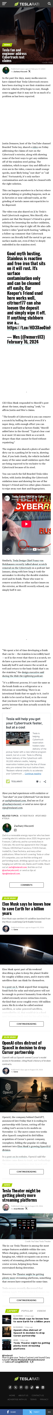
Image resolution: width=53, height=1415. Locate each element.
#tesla (14, 1359)
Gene (16, 929)
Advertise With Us (17, 1399)
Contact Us (38, 1395)
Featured (41, 816)
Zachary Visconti (20, 71)
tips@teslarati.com (12, 807)
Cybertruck (27, 816)
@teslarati (7, 1355)
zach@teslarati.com (15, 800)
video (35, 147)
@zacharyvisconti (11, 804)
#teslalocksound (36, 1359)
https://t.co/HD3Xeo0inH (29, 327)
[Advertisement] (26, 121)
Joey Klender (19, 1209)
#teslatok (23, 1359)
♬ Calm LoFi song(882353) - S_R (17, 1362)
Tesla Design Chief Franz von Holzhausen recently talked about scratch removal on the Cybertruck (24, 564)
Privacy (44, 1399)
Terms (33, 1399)
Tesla (6, 818)
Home (12, 1395)
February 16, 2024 (23, 341)
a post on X (11, 986)
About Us (23, 1395)
